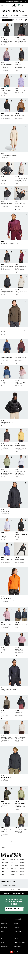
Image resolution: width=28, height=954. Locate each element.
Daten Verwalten (18, 938)
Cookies (3, 942)
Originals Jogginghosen (22, 874)
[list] (14, 15)
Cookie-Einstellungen (6, 938)
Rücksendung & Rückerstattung (18, 919)
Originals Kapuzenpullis (23, 868)
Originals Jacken (21, 871)
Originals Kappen (21, 865)
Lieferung (3, 918)
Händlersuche (17, 931)
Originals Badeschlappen (23, 859)
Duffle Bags (13, 868)
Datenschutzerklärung (19, 942)
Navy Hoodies (4, 862)
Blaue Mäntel (4, 868)
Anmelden (6, 893)
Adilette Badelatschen (4, 859)
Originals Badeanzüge (13, 874)
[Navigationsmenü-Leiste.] (2, 5)
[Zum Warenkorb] (25, 5)
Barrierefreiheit (17, 946)
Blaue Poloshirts (4, 871)
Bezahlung (16, 927)
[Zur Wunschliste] (6, 5)
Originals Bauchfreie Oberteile (22, 862)
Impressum (4, 927)
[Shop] (14, 6)
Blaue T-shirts (14, 859)
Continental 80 (14, 865)
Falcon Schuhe (14, 871)
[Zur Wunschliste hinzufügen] (11, 25)
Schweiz (16, 951)
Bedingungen (4, 946)
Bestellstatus (4, 923)
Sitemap (16, 923)
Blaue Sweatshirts (4, 874)
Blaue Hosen (4, 865)
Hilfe (2, 931)
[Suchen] (22, 5)
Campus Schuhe (12, 862)
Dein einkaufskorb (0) (18, 893)
